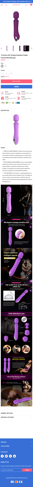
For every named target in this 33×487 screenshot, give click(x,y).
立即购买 (16, 86)
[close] (31, 1)
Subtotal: (3, 76)
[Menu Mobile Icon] (2, 5)
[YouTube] (14, 456)
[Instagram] (10, 456)
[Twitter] (6, 456)
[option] (16, 26)
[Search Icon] (6, 5)
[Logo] (16, 5)
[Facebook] (2, 456)
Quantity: (3, 70)
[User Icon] (26, 5)
